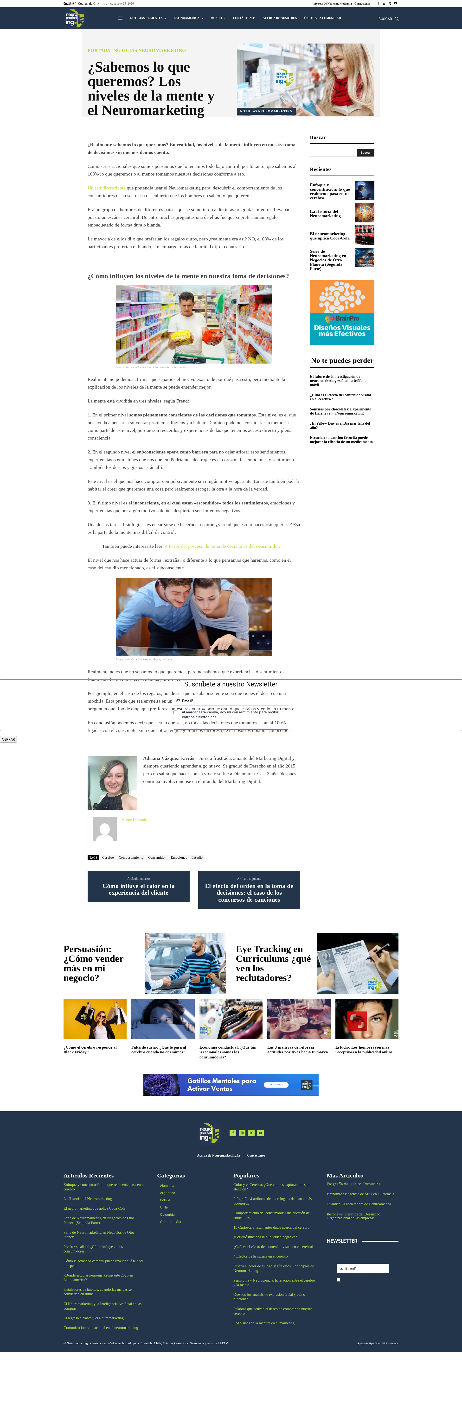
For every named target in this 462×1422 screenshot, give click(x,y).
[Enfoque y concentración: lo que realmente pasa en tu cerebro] (364, 190)
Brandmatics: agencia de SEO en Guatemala (361, 1194)
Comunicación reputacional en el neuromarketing (101, 1328)
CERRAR (8, 739)
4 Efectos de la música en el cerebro (260, 1256)
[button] (389, 19)
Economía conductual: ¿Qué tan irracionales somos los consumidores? (227, 1052)
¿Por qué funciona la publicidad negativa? (265, 1237)
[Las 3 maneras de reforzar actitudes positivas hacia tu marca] (298, 1019)
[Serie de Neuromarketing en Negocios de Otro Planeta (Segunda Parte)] (364, 257)
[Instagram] (384, 3)
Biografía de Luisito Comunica (354, 1184)
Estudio (197, 857)
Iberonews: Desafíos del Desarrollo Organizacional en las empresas (353, 1216)
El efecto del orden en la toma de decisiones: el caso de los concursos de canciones (249, 893)
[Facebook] (378, 3)
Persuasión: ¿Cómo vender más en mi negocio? (94, 963)
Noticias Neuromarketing (150, 50)
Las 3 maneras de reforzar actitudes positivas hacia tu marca (297, 1049)
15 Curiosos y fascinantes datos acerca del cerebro (271, 1227)
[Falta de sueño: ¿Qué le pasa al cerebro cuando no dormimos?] (162, 1019)
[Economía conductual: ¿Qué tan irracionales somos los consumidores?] (231, 1019)
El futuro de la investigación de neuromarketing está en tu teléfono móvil (338, 380)
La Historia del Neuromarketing (325, 213)
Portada (99, 50)
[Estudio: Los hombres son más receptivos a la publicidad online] (366, 1019)
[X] (390, 3)
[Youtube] (395, 3)
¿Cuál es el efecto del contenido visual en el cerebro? (340, 397)
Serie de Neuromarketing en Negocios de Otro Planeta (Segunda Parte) (328, 260)
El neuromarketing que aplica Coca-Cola (330, 235)
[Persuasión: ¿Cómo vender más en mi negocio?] (185, 963)
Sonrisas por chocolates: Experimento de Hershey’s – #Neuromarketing (340, 411)
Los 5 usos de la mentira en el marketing (264, 1323)
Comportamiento (131, 857)
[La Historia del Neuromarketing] (364, 212)
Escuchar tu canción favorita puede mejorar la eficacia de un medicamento (341, 439)
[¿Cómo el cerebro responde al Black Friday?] (95, 1019)
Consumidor (157, 857)
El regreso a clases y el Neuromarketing (94, 1318)
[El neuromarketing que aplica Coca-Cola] (364, 235)
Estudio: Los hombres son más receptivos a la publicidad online (364, 1049)
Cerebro (108, 857)
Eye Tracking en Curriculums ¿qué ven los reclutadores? (273, 963)
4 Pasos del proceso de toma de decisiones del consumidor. (222, 546)
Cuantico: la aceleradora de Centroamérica (359, 1204)
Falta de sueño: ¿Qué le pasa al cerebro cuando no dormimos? (158, 1049)
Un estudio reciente (107, 187)
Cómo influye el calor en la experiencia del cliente (139, 889)
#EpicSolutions (390, 1343)
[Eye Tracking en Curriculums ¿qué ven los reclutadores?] (357, 963)
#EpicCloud (374, 1343)
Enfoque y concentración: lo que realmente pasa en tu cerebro (330, 191)
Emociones (179, 857)
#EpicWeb (362, 1343)
